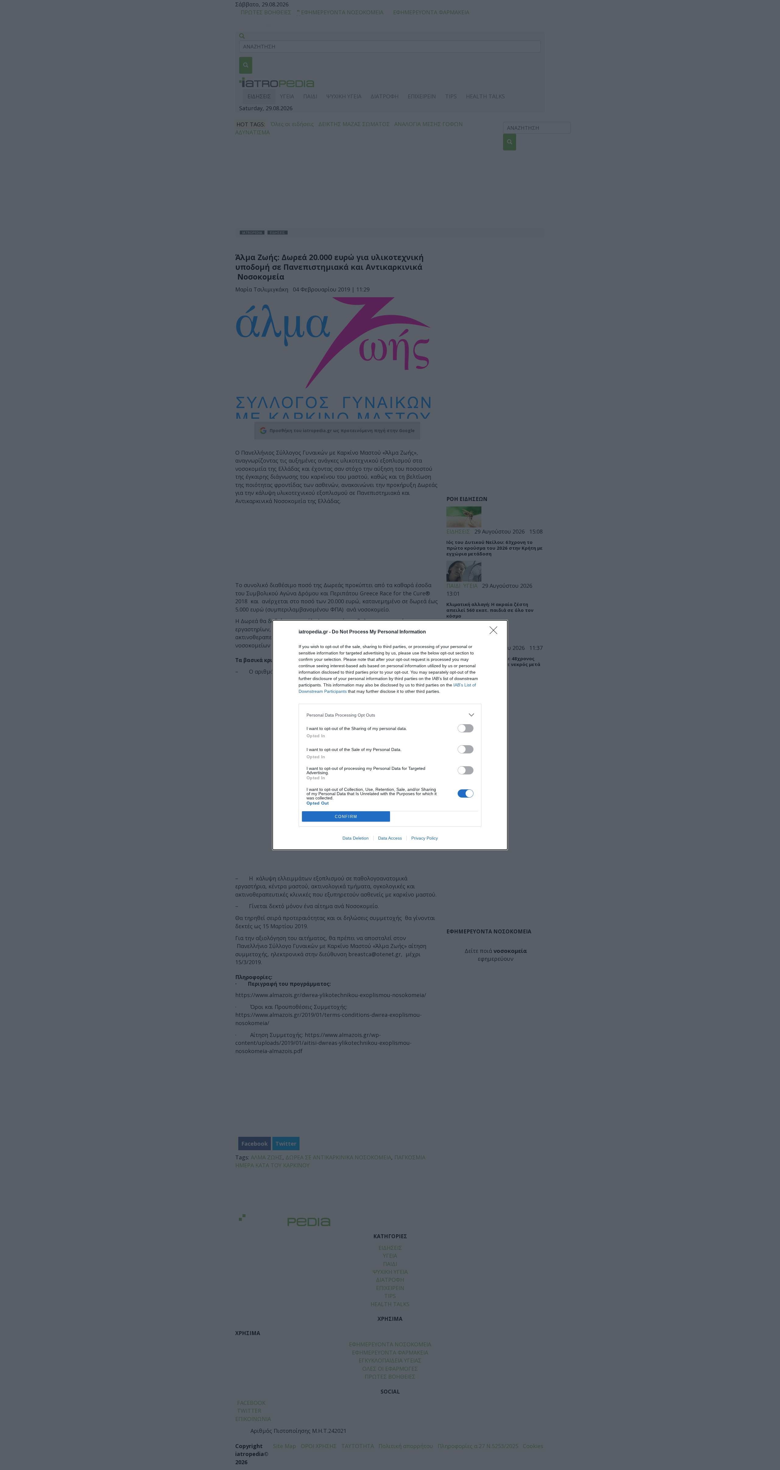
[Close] (495, 632)
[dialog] (390, 735)
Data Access (390, 838)
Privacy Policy (424, 838)
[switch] (465, 728)
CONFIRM (346, 816)
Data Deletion (355, 838)
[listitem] (390, 715)
